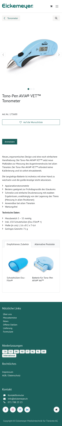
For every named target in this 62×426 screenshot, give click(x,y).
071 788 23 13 (15, 402)
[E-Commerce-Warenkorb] (51, 6)
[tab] (17, 244)
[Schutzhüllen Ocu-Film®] (18, 263)
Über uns (7, 314)
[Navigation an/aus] (57, 6)
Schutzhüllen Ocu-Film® (16, 279)
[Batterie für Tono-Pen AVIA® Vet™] (43, 263)
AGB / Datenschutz (11, 375)
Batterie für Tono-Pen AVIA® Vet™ (42, 279)
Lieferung (7, 328)
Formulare (8, 331)
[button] (56, 18)
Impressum (7, 371)
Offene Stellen (10, 324)
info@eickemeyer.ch (18, 398)
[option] (31, 270)
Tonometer (12, 18)
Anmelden (10, 141)
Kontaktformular (16, 395)
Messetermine (10, 317)
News (6, 321)
